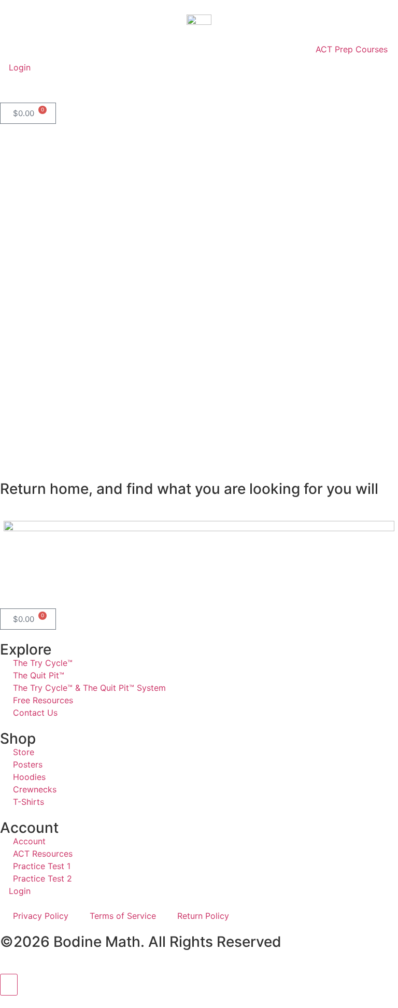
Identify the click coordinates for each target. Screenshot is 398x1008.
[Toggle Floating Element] (9, 985)
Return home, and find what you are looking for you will (189, 489)
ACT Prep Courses (352, 49)
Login (18, 67)
